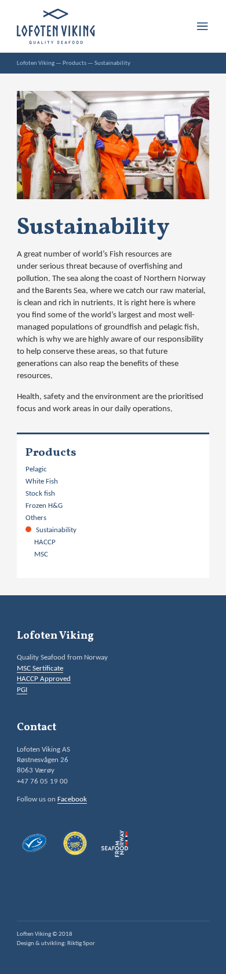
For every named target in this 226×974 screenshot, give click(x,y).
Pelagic (36, 469)
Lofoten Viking (35, 63)
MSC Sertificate (40, 668)
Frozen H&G (44, 506)
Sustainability (56, 530)
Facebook (72, 799)
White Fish (41, 481)
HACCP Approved (44, 679)
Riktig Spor (81, 943)
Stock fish (40, 493)
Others (35, 518)
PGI (22, 690)
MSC (41, 554)
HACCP (45, 542)
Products (74, 63)
